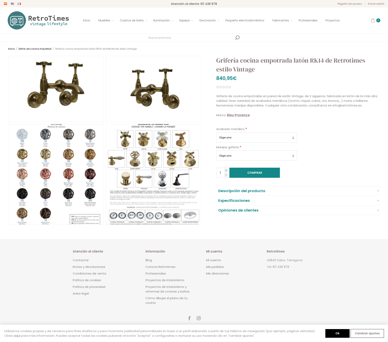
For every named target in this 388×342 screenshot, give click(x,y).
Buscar (237, 38)
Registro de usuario (350, 3)
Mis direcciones (217, 273)
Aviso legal (81, 293)
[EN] (12, 4)
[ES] (5, 4)
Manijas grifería (228, 147)
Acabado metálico (230, 129)
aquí (17, 336)
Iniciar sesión (376, 3)
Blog (149, 260)
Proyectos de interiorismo (165, 280)
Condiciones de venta (89, 273)
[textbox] (191, 38)
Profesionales (156, 273)
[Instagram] (199, 318)
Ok (337, 333)
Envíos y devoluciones (89, 267)
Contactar (81, 260)
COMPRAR (254, 173)
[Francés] (19, 4)
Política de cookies (87, 280)
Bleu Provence (238, 115)
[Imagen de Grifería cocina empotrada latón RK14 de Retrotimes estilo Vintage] (55, 89)
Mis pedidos (215, 267)
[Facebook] (189, 318)
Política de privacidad (89, 287)
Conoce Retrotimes (160, 267)
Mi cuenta (213, 260)
